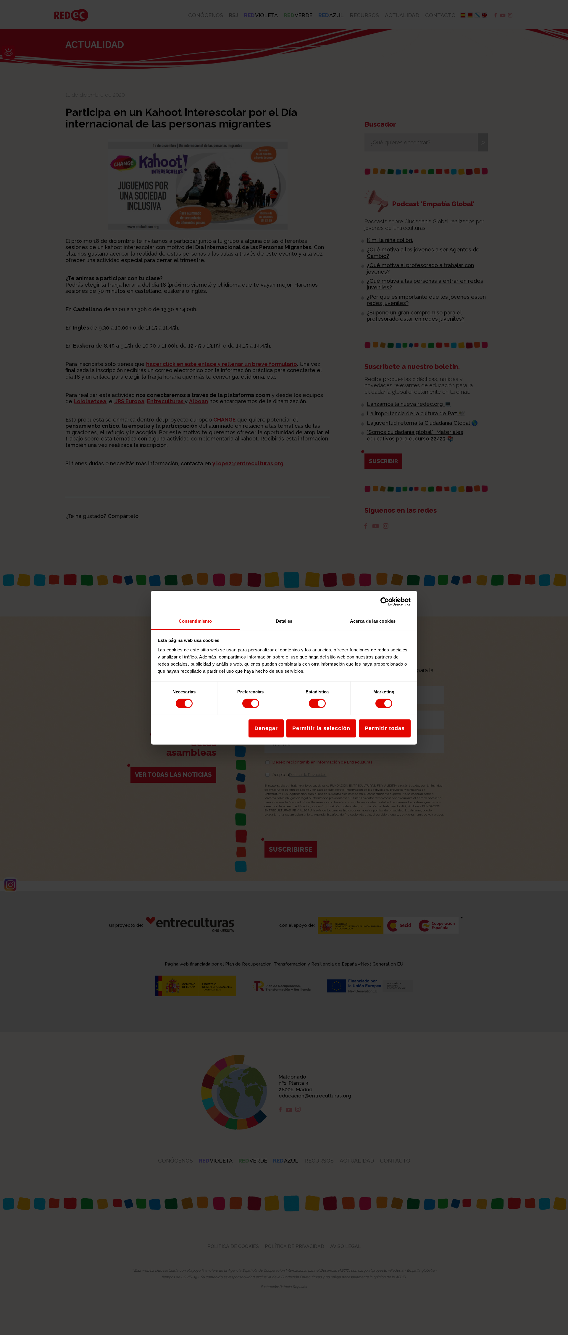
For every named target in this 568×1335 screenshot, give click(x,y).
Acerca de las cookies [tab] (373, 620)
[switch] (250, 703)
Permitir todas (385, 728)
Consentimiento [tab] (195, 620)
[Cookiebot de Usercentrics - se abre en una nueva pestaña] (385, 601)
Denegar (266, 728)
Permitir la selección (321, 728)
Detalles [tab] (284, 620)
